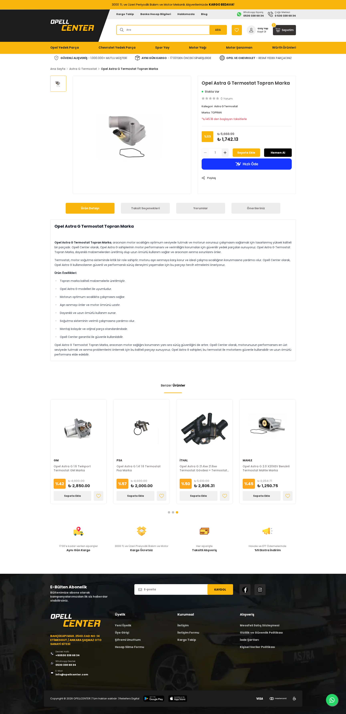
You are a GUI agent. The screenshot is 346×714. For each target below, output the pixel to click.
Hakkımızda (186, 14)
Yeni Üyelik (123, 625)
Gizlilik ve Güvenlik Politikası (261, 633)
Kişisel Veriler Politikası (257, 647)
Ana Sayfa (57, 69)
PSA (119, 460)
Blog (204, 14)
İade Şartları (249, 640)
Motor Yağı (197, 47)
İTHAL (184, 460)
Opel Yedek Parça (64, 47)
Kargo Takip (125, 14)
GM (56, 460)
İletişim (183, 625)
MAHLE (247, 460)
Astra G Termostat (83, 69)
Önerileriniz (256, 208)
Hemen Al (278, 153)
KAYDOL (220, 590)
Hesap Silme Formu (129, 647)
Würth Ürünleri (284, 47)
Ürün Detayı (90, 208)
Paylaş (211, 178)
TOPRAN (216, 112)
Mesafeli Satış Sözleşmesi (259, 625)
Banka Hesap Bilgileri (155, 14)
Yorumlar (200, 208)
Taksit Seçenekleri (145, 208)
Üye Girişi (122, 633)
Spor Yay (162, 47)
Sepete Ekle (246, 153)
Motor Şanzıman (239, 47)
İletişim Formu (188, 633)
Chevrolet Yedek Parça (117, 47)
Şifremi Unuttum (128, 640)
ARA (218, 30)
